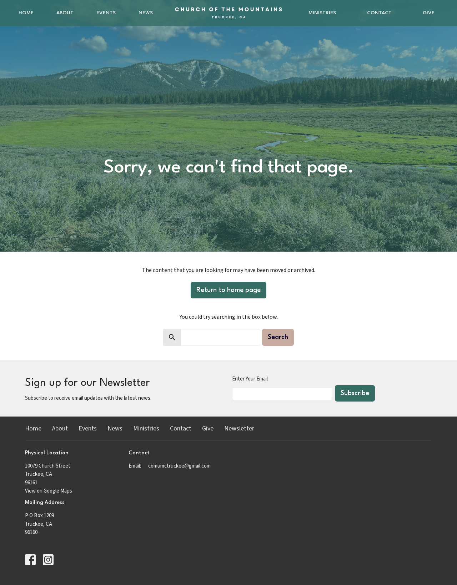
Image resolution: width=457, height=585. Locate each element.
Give (429, 12)
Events (106, 12)
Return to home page (228, 290)
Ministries (322, 12)
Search (278, 337)
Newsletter (239, 428)
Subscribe (355, 393)
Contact (379, 12)
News (146, 12)
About (65, 12)
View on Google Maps (48, 491)
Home (26, 12)
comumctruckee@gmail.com (179, 466)
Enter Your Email (250, 379)
